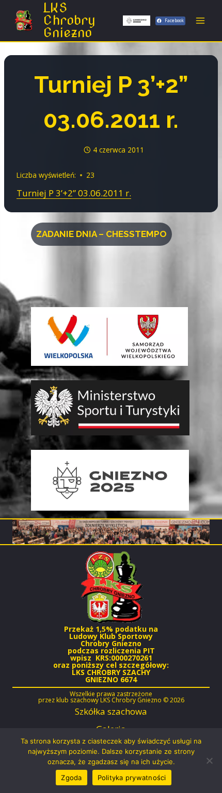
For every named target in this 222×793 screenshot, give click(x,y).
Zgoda (71, 777)
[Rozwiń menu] (200, 20)
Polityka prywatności (132, 777)
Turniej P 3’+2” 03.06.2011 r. (74, 193)
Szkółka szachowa (111, 711)
